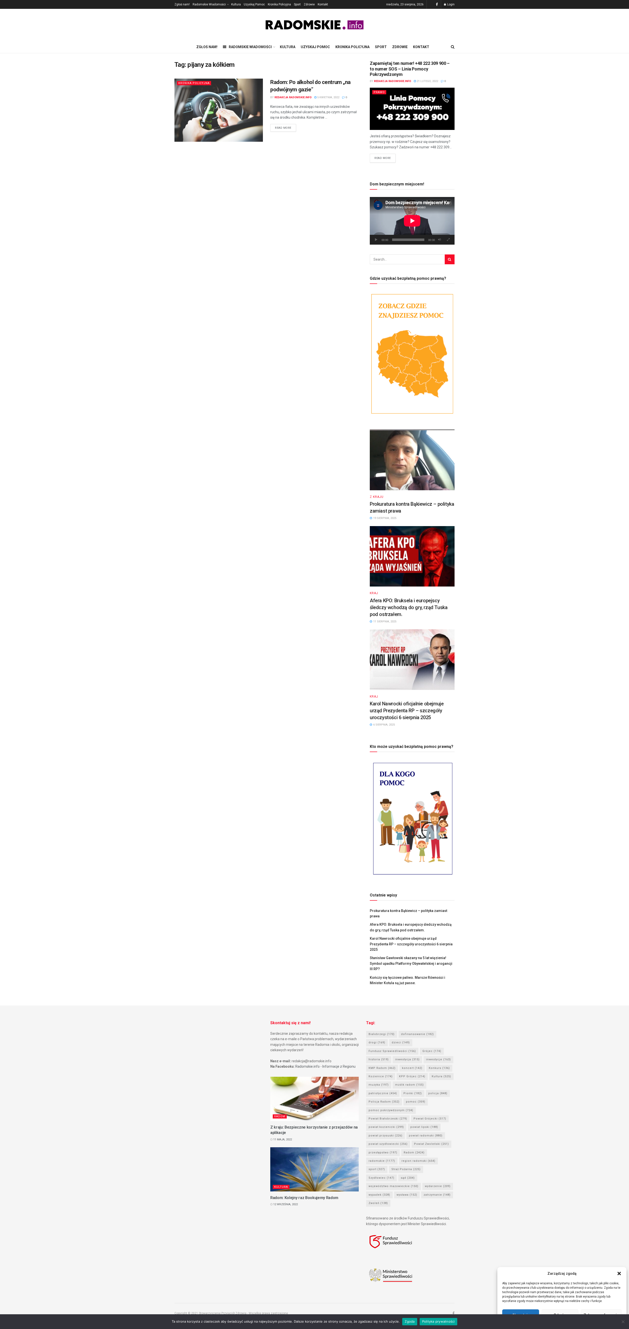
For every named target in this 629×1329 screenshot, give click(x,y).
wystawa (407, 1194)
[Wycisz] (439, 239)
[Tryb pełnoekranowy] (448, 239)
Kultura (236, 4)
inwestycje (438, 1059)
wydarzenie (438, 1186)
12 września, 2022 (285, 1204)
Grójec (431, 1051)
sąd (408, 1177)
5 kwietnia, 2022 (327, 97)
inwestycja (407, 1059)
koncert (412, 1068)
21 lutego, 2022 (427, 81)
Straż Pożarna (406, 1169)
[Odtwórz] (376, 239)
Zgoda (410, 1321)
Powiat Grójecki (430, 1118)
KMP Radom (382, 1068)
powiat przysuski (385, 1135)
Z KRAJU (377, 496)
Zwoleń (378, 1203)
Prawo (379, 92)
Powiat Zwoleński (431, 1144)
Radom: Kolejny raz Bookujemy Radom (304, 1197)
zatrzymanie (437, 1194)
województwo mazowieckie (393, 1186)
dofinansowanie (417, 1034)
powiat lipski (424, 1127)
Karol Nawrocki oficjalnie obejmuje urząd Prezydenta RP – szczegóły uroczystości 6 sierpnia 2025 (406, 710)
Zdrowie (309, 4)
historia (379, 1059)
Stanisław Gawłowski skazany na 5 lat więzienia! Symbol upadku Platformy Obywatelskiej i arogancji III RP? (411, 963)
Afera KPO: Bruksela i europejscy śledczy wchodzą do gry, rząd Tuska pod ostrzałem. (408, 607)
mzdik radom (409, 1084)
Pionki (412, 1093)
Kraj (374, 593)
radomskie (382, 1160)
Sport (297, 4)
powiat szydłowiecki (388, 1144)
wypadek (379, 1194)
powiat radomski (426, 1135)
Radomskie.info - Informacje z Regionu (325, 1066)
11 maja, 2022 (282, 1139)
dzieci (401, 1042)
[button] (619, 1273)
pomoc (415, 1101)
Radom (279, 1116)
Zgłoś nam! (182, 4)
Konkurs (439, 1068)
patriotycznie (383, 1093)
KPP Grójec (412, 1076)
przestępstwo (383, 1152)
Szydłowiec (381, 1177)
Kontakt (323, 4)
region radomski (418, 1160)
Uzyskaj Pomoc (254, 4)
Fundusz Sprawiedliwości (392, 1051)
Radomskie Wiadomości (209, 4)
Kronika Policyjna (279, 4)
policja (437, 1093)
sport (377, 1169)
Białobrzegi (382, 1034)
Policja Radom (384, 1101)
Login (450, 4)
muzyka (379, 1084)
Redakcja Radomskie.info (293, 97)
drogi (377, 1042)
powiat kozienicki (386, 1127)
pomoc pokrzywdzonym (391, 1110)
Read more (283, 127)
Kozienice (381, 1076)
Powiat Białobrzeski (388, 1118)
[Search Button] (450, 259)
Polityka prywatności (438, 1321)
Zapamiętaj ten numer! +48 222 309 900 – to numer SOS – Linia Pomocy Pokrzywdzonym (410, 69)
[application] (412, 221)
